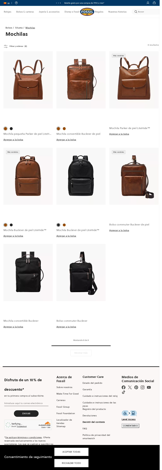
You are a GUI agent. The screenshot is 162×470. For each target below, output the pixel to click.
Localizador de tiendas (64, 421)
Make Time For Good (67, 393)
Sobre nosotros (64, 387)
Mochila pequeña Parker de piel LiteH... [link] (27, 134)
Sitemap (61, 426)
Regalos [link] (99, 11)
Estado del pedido (92, 383)
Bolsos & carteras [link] (25, 11)
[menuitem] (7, 12)
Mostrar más (81, 352)
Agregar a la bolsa (13, 139)
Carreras (60, 400)
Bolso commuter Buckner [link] (71, 320)
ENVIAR (26, 413)
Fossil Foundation (65, 413)
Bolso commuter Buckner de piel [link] (129, 224)
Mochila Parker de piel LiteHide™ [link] (129, 128)
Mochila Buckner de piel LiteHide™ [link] (24, 230)
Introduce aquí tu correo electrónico (23, 403)
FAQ (85, 428)
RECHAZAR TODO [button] (71, 463)
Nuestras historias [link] (117, 11)
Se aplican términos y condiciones (23, 437)
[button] (9, 3)
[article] (28, 99)
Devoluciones (90, 415)
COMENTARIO (130, 425)
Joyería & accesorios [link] (49, 11)
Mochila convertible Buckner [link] (20, 320)
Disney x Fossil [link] (72, 11)
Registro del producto (94, 409)
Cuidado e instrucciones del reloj (100, 395)
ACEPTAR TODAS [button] (71, 451)
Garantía (87, 389)
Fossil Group (63, 406)
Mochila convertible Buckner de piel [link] (78, 134)
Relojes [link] (7, 11)
